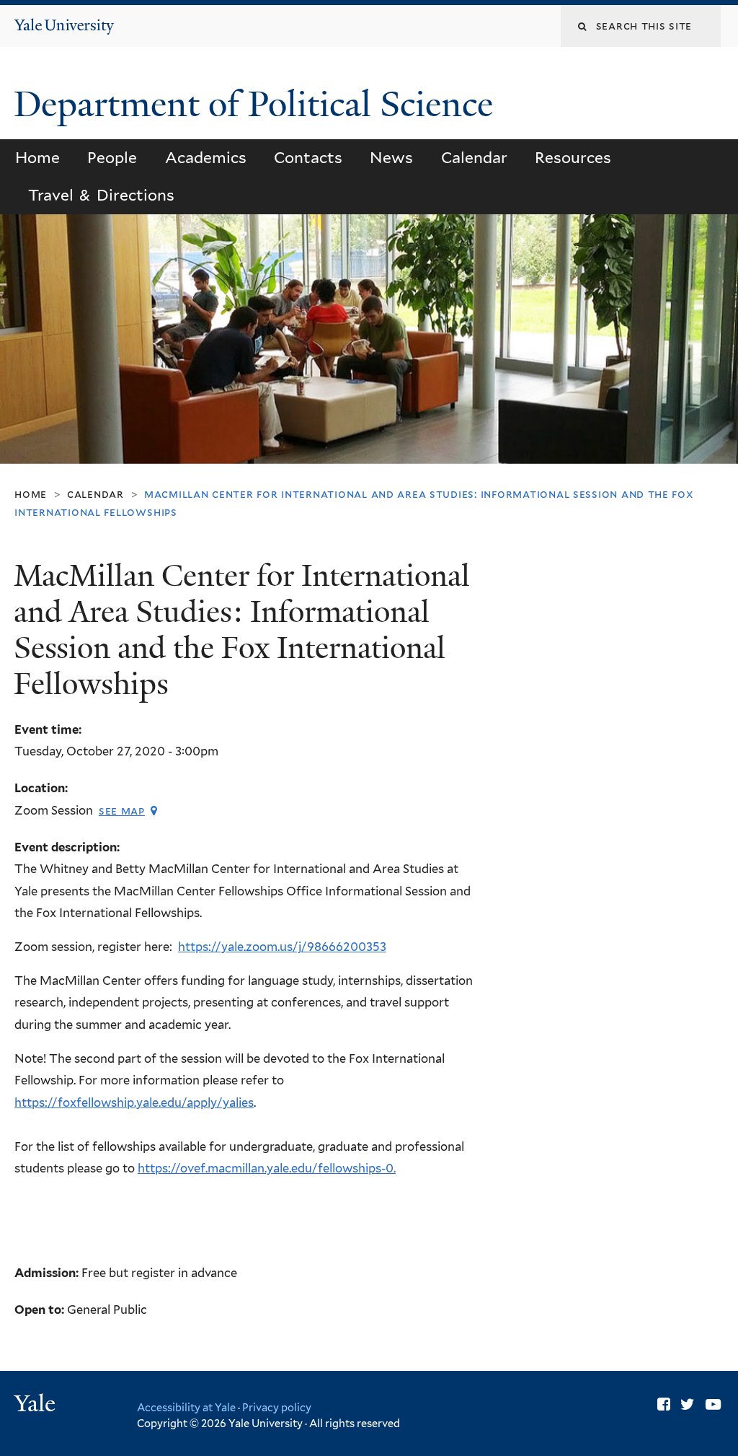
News (391, 158)
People (112, 158)
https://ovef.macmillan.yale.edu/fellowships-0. (267, 1168)
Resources (573, 158)
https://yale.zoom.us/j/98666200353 (282, 946)
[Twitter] (687, 1404)
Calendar (474, 158)
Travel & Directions (101, 195)
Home (37, 158)
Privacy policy (276, 1407)
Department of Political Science (258, 104)
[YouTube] (713, 1404)
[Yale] (36, 1405)
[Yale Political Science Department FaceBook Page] (663, 1404)
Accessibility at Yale (186, 1407)
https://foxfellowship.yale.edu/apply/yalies (134, 1102)
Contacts (308, 158)
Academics (205, 158)
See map (122, 810)
